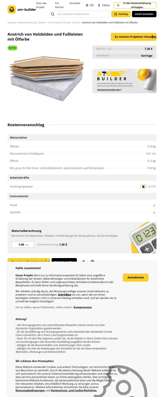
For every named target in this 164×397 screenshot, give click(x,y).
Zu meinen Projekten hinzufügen (135, 36)
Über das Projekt (41, 5)
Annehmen (135, 277)
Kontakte (75, 3)
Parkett (76, 22)
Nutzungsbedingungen (30, 390)
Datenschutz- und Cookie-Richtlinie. (74, 390)
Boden (42, 22)
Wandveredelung (27, 22)
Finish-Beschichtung (59, 22)
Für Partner (59, 5)
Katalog (12, 22)
